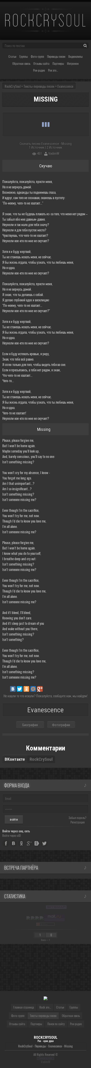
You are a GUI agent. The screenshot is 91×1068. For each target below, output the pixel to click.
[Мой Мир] (33, 689)
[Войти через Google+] (28, 843)
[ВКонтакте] (13, 689)
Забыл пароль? (77, 817)
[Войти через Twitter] (44, 843)
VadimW (53, 153)
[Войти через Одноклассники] (21, 843)
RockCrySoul (13, 86)
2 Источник (54, 147)
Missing (68, 1046)
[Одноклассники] (26, 689)
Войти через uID (11, 835)
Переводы (40, 1046)
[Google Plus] (40, 689)
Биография (30, 725)
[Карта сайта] (56, 907)
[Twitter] (19, 689)
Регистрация (77, 822)
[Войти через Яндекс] (36, 843)
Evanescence (55, 1046)
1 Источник (37, 147)
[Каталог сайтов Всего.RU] (33, 918)
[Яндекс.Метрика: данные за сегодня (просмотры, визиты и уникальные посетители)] (28, 918)
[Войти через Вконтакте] (13, 843)
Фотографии (61, 725)
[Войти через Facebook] (5, 843)
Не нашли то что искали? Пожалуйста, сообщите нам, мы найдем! (46, 695)
